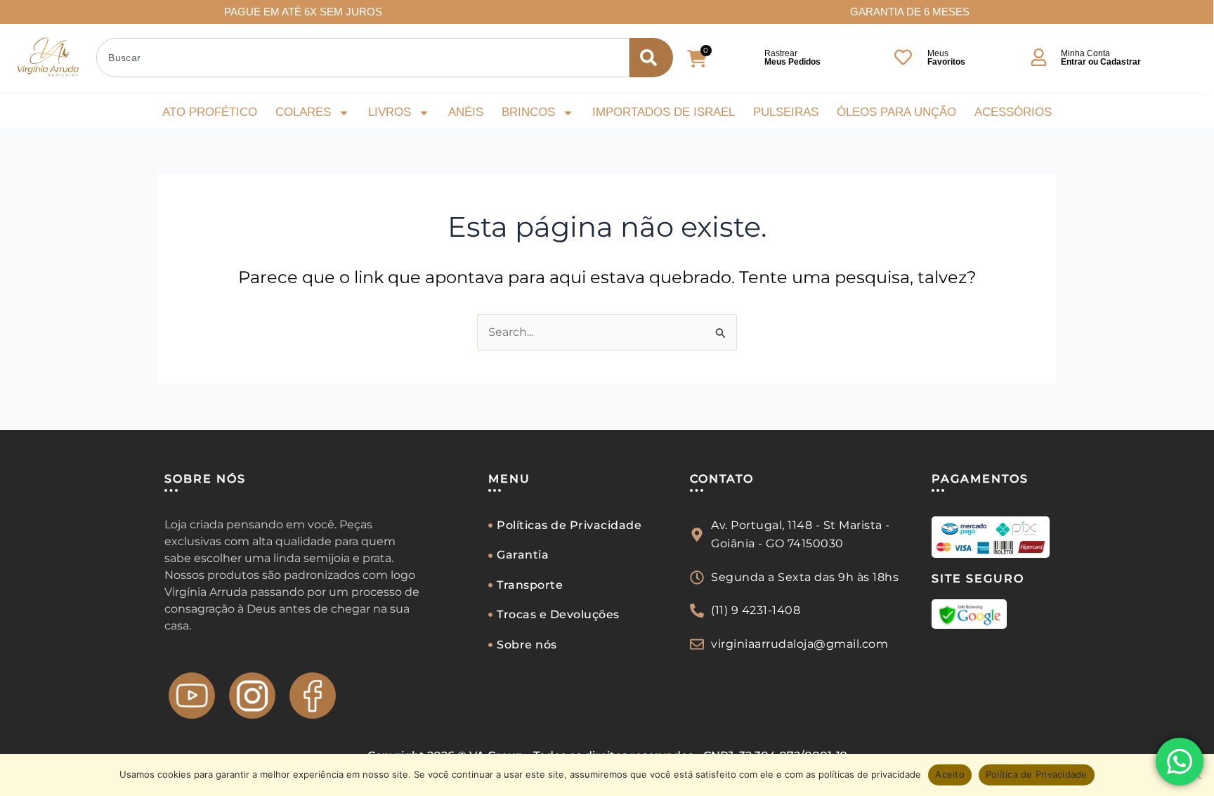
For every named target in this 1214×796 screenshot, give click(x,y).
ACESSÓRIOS (1013, 112)
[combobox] (362, 57)
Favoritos (946, 62)
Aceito (950, 774)
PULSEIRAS (785, 112)
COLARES (303, 112)
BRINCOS (528, 112)
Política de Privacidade (1037, 774)
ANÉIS (465, 112)
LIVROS (389, 112)
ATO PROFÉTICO (209, 112)
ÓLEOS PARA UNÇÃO (896, 112)
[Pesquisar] (651, 57)
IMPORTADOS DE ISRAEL (663, 112)
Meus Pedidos (792, 62)
